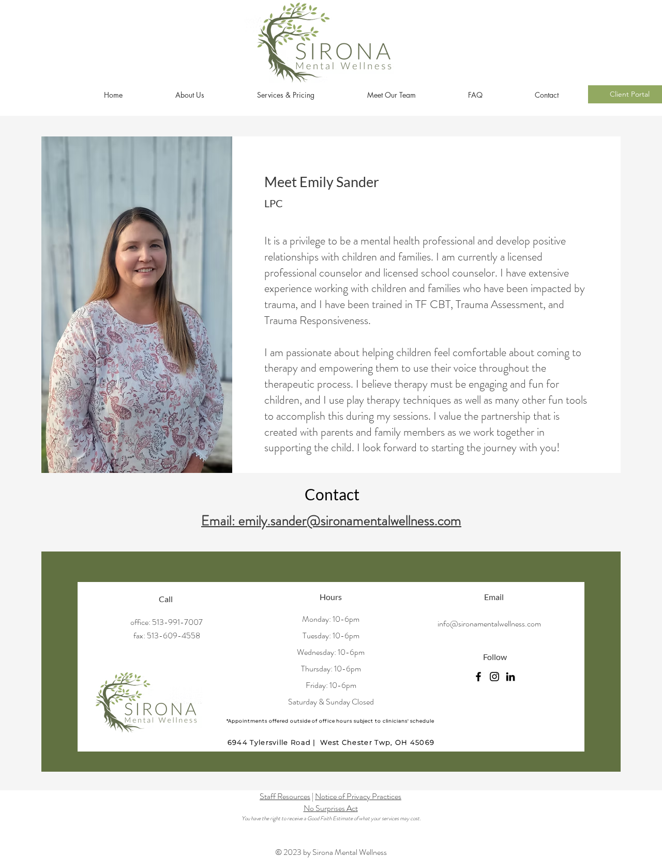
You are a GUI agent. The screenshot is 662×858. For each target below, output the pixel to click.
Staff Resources (285, 796)
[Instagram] (494, 676)
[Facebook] (478, 676)
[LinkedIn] (510, 676)
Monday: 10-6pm (330, 619)
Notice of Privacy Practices (358, 796)
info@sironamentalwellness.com (489, 624)
